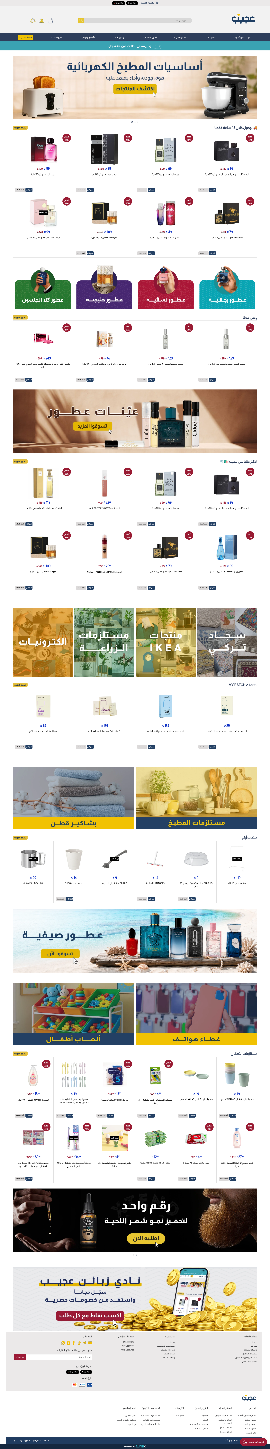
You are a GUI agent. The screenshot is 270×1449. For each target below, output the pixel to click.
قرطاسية (132, 1424)
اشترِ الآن (212, 190)
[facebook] (73, 1344)
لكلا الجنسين (250, 1433)
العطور (212, 37)
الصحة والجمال (181, 37)
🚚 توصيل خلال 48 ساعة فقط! (235, 128)
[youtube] (89, 1344)
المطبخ (205, 1415)
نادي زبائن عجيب (168, 1350)
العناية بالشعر (226, 1427)
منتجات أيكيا (249, 838)
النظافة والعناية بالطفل (126, 1420)
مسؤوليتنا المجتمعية (166, 1346)
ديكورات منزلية (201, 1428)
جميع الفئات (57, 37)
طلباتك (254, 1346)
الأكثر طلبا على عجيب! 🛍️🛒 (238, 461)
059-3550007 (128, 1346)
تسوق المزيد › (20, 127)
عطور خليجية (250, 1428)
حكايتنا (172, 1342)
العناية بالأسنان (225, 1432)
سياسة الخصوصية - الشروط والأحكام (31, 1440)
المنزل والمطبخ (150, 37)
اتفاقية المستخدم (249, 1361)
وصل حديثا (250, 317)
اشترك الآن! (20, 1357)
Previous (18, 87)
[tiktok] (79, 1344)
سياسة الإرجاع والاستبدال (246, 1357)
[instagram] (68, 1344)
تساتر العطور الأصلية (247, 1415)
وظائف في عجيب (167, 1357)
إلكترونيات (119, 37)
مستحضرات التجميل (223, 1415)
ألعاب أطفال (130, 1415)
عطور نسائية (250, 1420)
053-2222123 (128, 1342)
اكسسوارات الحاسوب (150, 1415)
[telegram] (84, 1344)
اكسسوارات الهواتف (151, 1420)
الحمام (205, 1420)
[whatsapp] (63, 1344)
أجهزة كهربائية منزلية (199, 1424)
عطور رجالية (250, 1424)
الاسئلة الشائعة (250, 1350)
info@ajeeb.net (127, 1350)
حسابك (254, 1342)
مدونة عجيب (169, 1353)
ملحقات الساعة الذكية (150, 1424)
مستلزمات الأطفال (244, 1053)
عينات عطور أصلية (242, 37)
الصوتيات (180, 1415)
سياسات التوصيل (249, 1353)
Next (251, 87)
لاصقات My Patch (243, 685)
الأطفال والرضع (88, 37)
